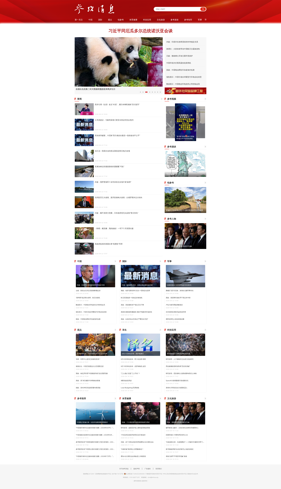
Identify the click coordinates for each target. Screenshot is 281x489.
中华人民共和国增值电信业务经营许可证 (175, 474)
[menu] (140, 19)
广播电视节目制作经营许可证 (153, 474)
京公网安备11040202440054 (135, 474)
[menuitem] (80, 19)
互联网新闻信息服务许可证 (103, 474)
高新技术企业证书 (192, 474)
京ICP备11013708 (117, 474)
